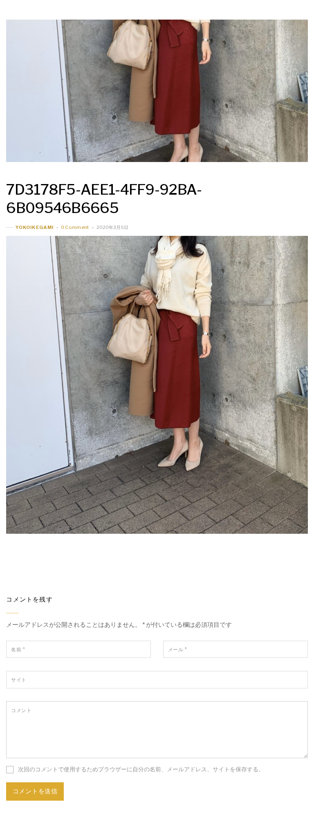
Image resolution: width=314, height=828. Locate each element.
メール (177, 649)
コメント (21, 710)
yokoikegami (34, 227)
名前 (18, 649)
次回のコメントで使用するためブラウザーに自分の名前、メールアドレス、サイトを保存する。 (141, 769)
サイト (18, 680)
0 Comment (75, 227)
